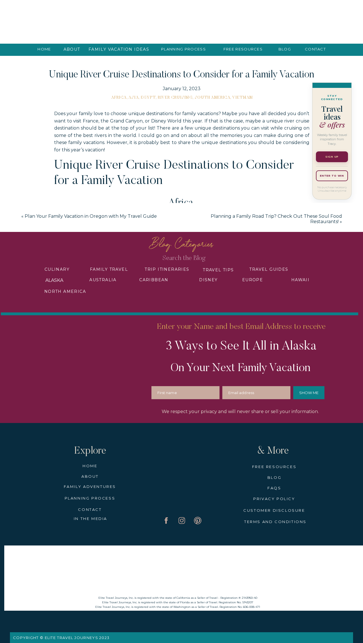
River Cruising (175, 98)
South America (212, 98)
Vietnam (242, 98)
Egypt (148, 98)
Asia (133, 98)
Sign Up (332, 156)
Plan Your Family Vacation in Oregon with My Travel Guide (91, 216)
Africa (118, 98)
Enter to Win (332, 175)
